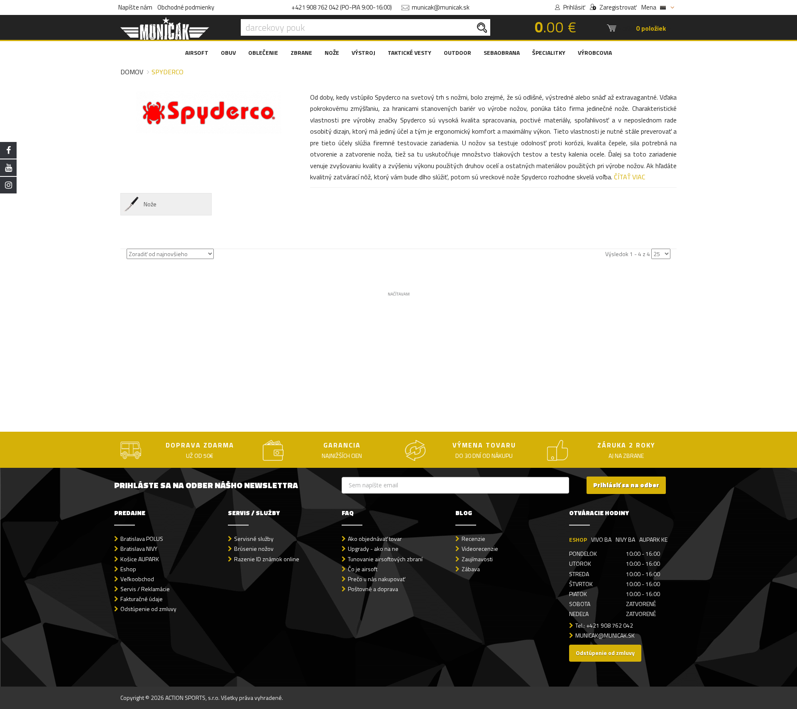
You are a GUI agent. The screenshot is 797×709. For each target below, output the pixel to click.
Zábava (471, 569)
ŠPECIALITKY (548, 52)
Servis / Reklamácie (145, 588)
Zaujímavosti (477, 559)
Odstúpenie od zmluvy (148, 608)
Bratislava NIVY (138, 548)
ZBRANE (301, 52)
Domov (131, 72)
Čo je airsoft (362, 569)
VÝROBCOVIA (595, 52)
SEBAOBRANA (502, 52)
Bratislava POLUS (141, 538)
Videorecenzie (480, 548)
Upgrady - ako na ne (373, 548)
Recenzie (473, 538)
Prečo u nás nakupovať (376, 579)
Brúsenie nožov (254, 548)
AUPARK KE (653, 539)
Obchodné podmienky (185, 7)
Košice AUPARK (139, 559)
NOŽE (332, 52)
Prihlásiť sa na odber (626, 485)
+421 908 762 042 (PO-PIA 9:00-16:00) (341, 7)
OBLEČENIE (263, 52)
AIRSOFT (196, 52)
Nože (150, 204)
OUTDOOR (457, 52)
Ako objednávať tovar (375, 538)
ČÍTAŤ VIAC (629, 177)
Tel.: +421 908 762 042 (604, 625)
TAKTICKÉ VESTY (409, 52)
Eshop (128, 569)
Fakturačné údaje (141, 598)
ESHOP (578, 539)
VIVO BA (601, 539)
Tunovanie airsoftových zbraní (385, 559)
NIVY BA (625, 539)
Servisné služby (254, 538)
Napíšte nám (135, 7)
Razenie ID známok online (266, 559)
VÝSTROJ (363, 52)
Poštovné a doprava (373, 588)
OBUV (228, 52)
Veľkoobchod (137, 579)
